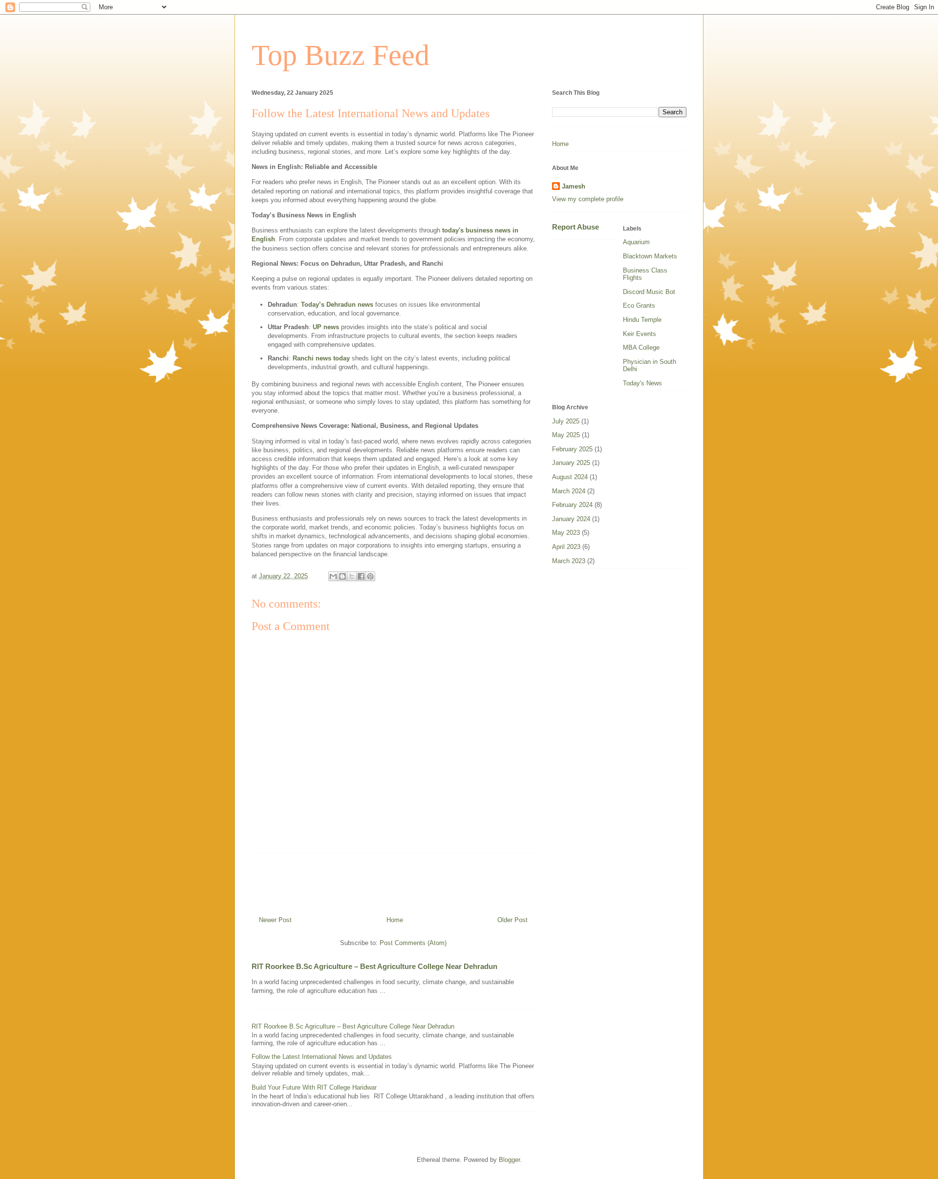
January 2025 (571, 462)
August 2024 (570, 477)
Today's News (642, 383)
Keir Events (639, 333)
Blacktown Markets (650, 256)
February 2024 (572, 504)
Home (394, 920)
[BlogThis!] (342, 576)
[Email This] (333, 576)
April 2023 (566, 546)
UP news (326, 327)
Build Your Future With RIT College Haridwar (314, 1087)
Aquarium (636, 242)
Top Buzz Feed (340, 55)
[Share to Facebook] (361, 576)
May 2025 (566, 435)
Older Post (512, 920)
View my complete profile (587, 199)
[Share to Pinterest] (370, 576)
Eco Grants (639, 305)
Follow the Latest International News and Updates (322, 1056)
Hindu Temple (642, 319)
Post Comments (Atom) (413, 943)
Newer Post (275, 920)
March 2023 (568, 561)
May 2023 (566, 532)
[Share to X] (352, 576)
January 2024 (571, 519)
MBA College (641, 347)
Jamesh (573, 186)
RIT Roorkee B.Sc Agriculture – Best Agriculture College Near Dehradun (374, 966)
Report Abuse (575, 227)
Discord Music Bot (649, 291)
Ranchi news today (321, 358)
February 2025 (572, 449)
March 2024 (568, 491)
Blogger (509, 1159)
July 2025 (565, 421)
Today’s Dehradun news (337, 304)
